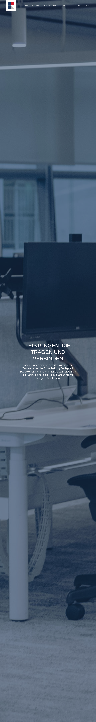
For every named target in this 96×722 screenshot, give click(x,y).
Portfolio (46, 5)
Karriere (56, 5)
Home (26, 5)
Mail (78, 5)
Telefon (87, 5)
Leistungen (35, 5)
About (65, 5)
